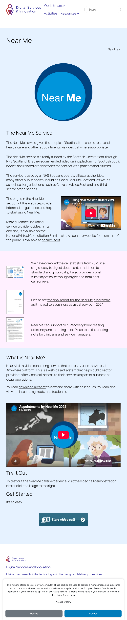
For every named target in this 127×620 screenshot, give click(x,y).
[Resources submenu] (78, 13)
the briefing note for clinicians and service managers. (69, 332)
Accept (93, 613)
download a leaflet (32, 387)
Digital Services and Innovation (28, 567)
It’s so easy (14, 502)
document (70, 267)
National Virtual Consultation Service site (36, 235)
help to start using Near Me (29, 209)
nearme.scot (51, 240)
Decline (34, 613)
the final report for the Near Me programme (78, 300)
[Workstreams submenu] (65, 6)
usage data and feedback (47, 391)
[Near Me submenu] (120, 49)
